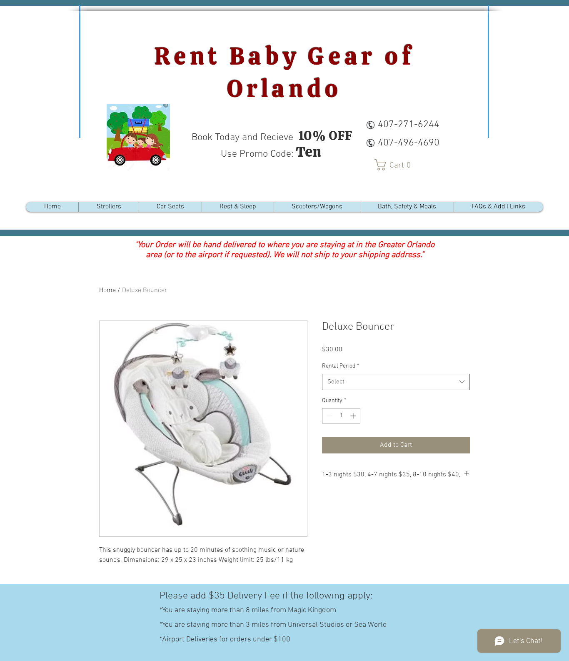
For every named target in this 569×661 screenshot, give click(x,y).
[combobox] (396, 382)
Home (107, 290)
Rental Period (340, 366)
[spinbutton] (341, 415)
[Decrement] (328, 415)
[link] (395, 164)
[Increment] (354, 415)
